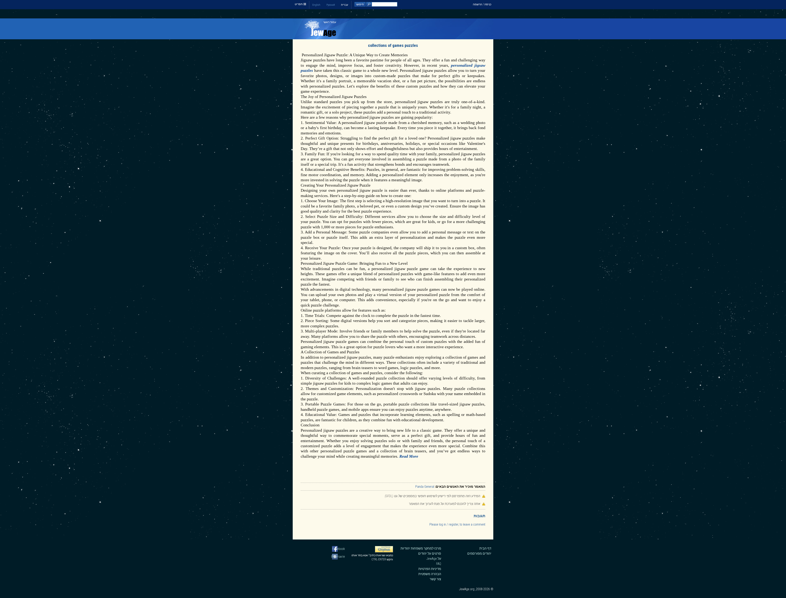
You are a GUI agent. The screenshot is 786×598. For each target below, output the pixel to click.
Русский (330, 4)
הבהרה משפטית (429, 574)
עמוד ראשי (329, 22)
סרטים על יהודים (429, 553)
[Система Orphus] (384, 551)
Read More (408, 456)
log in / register (448, 524)
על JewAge (433, 559)
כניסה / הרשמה (482, 4)
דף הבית (485, 548)
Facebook (338, 549)
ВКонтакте (338, 557)
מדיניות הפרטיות (429, 569)
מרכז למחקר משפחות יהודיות (421, 548)
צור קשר (435, 579)
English (316, 4)
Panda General (424, 487)
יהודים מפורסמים (479, 553)
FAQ (438, 564)
